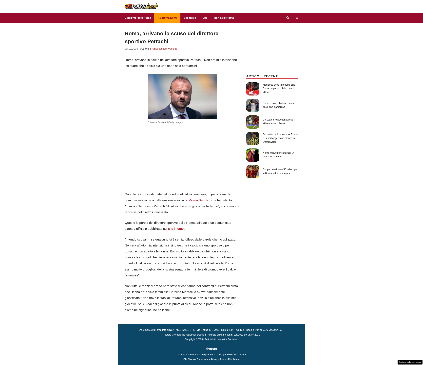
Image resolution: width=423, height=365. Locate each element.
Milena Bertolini (199, 200)
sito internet (176, 228)
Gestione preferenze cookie (410, 362)
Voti (205, 17)
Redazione (202, 359)
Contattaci (233, 339)
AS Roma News (167, 17)
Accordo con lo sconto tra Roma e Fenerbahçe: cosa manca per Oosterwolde (280, 138)
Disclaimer (234, 359)
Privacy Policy (218, 359)
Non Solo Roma (224, 17)
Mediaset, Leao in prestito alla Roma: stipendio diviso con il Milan (279, 88)
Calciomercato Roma (138, 17)
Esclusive (190, 17)
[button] (287, 18)
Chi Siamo (189, 359)
